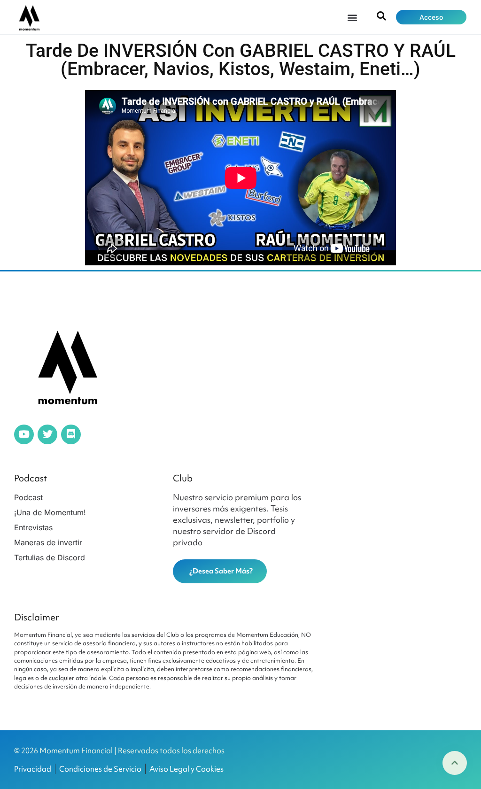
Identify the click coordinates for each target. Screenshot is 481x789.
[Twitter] (47, 434)
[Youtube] (24, 434)
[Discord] (71, 434)
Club (183, 478)
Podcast (30, 478)
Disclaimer (36, 617)
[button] (352, 17)
